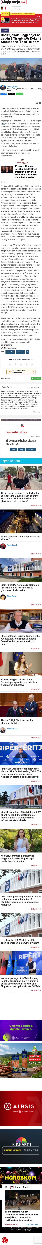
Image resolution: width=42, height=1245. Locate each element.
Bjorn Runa (12, 596)
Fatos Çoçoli (12, 545)
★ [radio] (10, 364)
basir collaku (10, 352)
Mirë (13, 450)
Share (5, 94)
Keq (21, 450)
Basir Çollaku (12, 87)
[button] (4, 1240)
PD (3, 123)
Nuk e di (30, 450)
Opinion (5, 31)
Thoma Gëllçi (12, 729)
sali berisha (20, 352)
